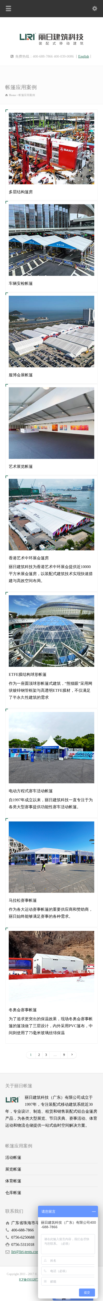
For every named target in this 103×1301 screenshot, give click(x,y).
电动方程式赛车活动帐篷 (31, 791)
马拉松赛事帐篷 (23, 900)
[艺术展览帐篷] (51, 452)
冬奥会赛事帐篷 (23, 1010)
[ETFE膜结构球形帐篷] (51, 660)
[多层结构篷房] (51, 177)
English (83, 56)
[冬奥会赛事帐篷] (51, 995)
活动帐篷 (13, 1157)
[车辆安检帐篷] (51, 269)
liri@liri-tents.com (25, 1252)
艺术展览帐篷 (21, 466)
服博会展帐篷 (21, 375)
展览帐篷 (13, 1169)
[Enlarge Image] (51, 119)
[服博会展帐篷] (51, 360)
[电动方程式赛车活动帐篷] (51, 776)
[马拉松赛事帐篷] (51, 886)
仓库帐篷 (13, 1193)
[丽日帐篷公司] (52, 47)
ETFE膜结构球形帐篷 (27, 674)
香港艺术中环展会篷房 (29, 558)
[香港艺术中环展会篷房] (51, 543)
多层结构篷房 (21, 192)
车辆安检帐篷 (21, 283)
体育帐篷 (13, 1181)
